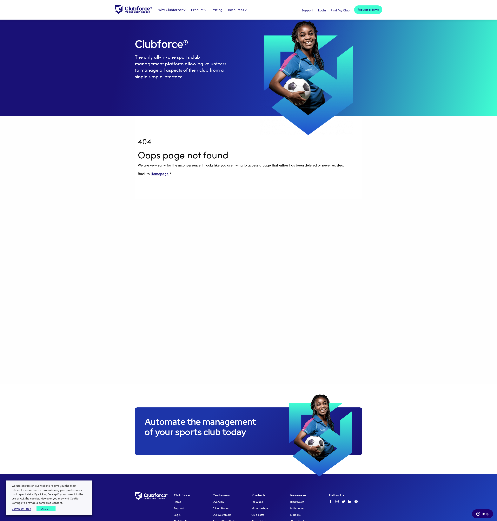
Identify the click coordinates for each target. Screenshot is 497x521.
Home (177, 502)
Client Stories (221, 508)
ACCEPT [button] (46, 508)
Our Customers (222, 515)
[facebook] (330, 501)
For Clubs (257, 502)
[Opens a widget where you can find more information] (482, 514)
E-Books (295, 515)
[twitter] (343, 501)
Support (307, 10)
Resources (236, 9)
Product (197, 9)
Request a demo (368, 9)
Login (322, 10)
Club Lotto (257, 515)
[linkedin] (349, 501)
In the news (297, 508)
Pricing (217, 9)
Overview (218, 502)
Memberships (259, 508)
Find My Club (340, 10)
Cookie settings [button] (21, 508)
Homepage (160, 173)
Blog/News (297, 502)
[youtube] (356, 501)
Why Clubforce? (170, 9)
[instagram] (337, 501)
